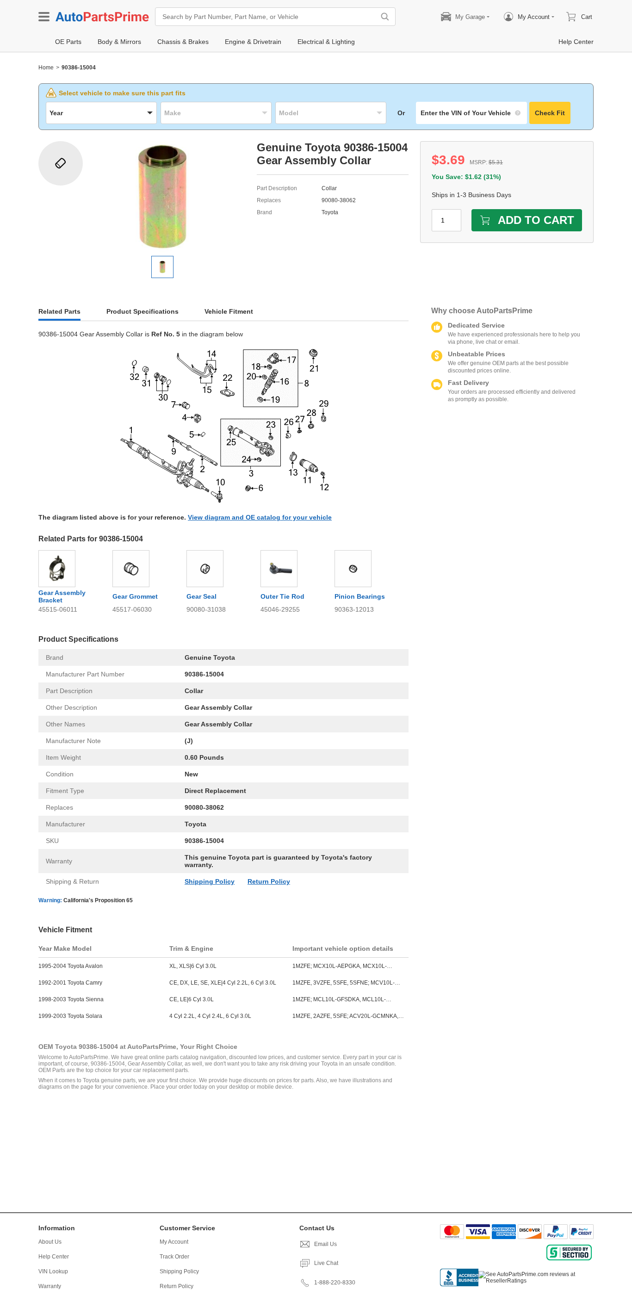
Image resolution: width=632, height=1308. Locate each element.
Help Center (53, 1256)
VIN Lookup (53, 1271)
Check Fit (550, 113)
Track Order (174, 1256)
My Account (174, 1242)
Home (46, 67)
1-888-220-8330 (334, 1282)
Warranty (49, 1286)
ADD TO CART (536, 220)
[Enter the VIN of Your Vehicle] (471, 113)
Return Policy (269, 881)
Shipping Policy (210, 881)
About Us (50, 1242)
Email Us (325, 1244)
